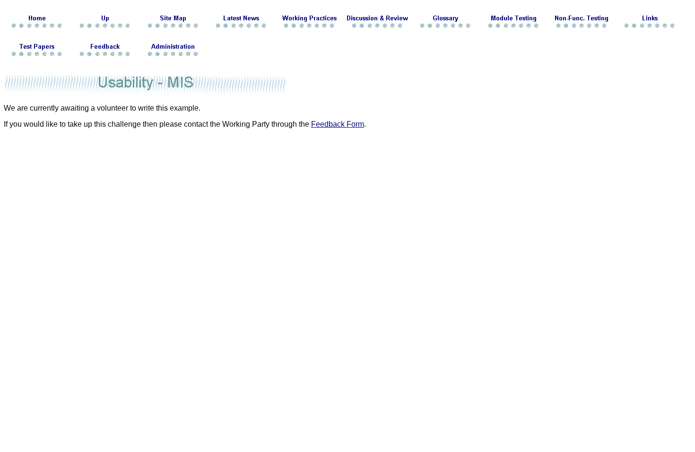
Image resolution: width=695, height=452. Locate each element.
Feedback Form (337, 124)
